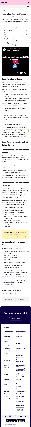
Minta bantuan (7, 367)
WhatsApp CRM (7, 348)
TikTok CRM (6, 353)
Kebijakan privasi (20, 396)
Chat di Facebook (20, 370)
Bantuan (6, 384)
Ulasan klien (19, 336)
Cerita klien (19, 339)
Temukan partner (8, 362)
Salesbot (6, 341)
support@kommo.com (8, 276)
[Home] (4, 2)
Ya (6, 293)
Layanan (6, 382)
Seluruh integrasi (20, 350)
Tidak (14, 293)
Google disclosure (20, 393)
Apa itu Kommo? (7, 334)
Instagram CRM (7, 350)
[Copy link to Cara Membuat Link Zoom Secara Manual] (10, 152)
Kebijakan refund (20, 398)
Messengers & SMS (20, 348)
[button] (9, 299)
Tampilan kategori (8, 10)
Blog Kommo (6, 379)
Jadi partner (6, 365)
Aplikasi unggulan (20, 345)
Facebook (4, 278)
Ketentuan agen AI (20, 401)
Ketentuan (18, 386)
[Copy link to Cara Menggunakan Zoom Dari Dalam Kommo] (16, 145)
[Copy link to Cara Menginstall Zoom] (24, 79)
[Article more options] (28, 11)
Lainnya (5, 355)
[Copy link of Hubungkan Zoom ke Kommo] (27, 14)
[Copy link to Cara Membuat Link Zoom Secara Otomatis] (12, 185)
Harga (17, 334)
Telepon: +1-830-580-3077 (21, 373)
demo (11, 284)
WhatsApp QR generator (19, 362)
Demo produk (7, 377)
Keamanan (18, 388)
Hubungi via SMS (20, 376)
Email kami (18, 379)
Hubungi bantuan (16, 318)
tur (8, 282)
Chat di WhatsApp (20, 368)
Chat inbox (6, 339)
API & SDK (6, 387)
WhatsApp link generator (19, 358)
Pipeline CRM (7, 336)
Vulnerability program (21, 391)
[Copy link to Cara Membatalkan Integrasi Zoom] (8, 245)
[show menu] (28, 2)
